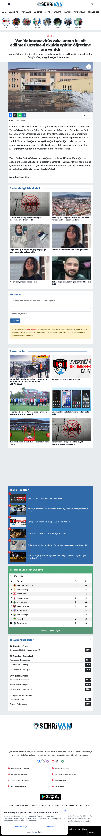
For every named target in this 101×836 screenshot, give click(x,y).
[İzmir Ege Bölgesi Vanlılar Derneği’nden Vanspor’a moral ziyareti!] (30, 399)
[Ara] (92, 4)
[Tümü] (90, 351)
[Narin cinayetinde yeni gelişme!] (30, 268)
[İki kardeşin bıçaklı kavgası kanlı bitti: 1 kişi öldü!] (71, 268)
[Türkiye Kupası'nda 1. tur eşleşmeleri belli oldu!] (30, 429)
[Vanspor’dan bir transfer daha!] (71, 367)
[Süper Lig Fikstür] (90, 640)
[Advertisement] (50, 467)
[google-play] (50, 797)
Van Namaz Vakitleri (19, 774)
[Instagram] (48, 761)
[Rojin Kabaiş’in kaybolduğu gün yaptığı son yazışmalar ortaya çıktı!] (30, 236)
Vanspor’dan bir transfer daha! (66, 379)
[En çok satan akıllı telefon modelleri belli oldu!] (71, 399)
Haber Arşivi (59, 786)
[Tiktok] (57, 761)
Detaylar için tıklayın (50, 631)
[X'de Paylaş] (15, 115)
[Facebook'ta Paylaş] (10, 115)
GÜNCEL (38, 12)
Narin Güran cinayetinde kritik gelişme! (70, 250)
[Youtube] (53, 761)
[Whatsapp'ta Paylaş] (19, 115)
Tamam (91, 833)
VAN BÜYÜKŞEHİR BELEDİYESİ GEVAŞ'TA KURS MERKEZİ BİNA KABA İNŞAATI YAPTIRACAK (28, 381)
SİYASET (57, 12)
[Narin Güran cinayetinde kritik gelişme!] (71, 236)
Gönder (15, 321)
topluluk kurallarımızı (32, 329)
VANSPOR (14, 12)
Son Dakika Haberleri (18, 786)
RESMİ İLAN (93, 12)
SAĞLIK (67, 12)
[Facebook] (39, 761)
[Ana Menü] (9, 5)
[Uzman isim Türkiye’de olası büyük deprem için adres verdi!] (30, 204)
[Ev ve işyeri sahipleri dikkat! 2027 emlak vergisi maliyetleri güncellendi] (71, 204)
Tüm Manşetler (60, 780)
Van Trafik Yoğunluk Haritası (65, 774)
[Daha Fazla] (24, 115)
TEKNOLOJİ (79, 12)
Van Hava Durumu (62, 768)
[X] (44, 761)
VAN (4, 12)
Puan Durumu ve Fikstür (20, 780)
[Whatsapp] (62, 761)
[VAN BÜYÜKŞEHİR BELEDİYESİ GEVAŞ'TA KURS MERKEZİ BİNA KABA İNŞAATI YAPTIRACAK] (30, 367)
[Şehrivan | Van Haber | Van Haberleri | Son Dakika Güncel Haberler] (50, 4)
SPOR (48, 12)
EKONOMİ (26, 12)
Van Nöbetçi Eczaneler (20, 768)
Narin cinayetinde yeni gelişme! (24, 282)
